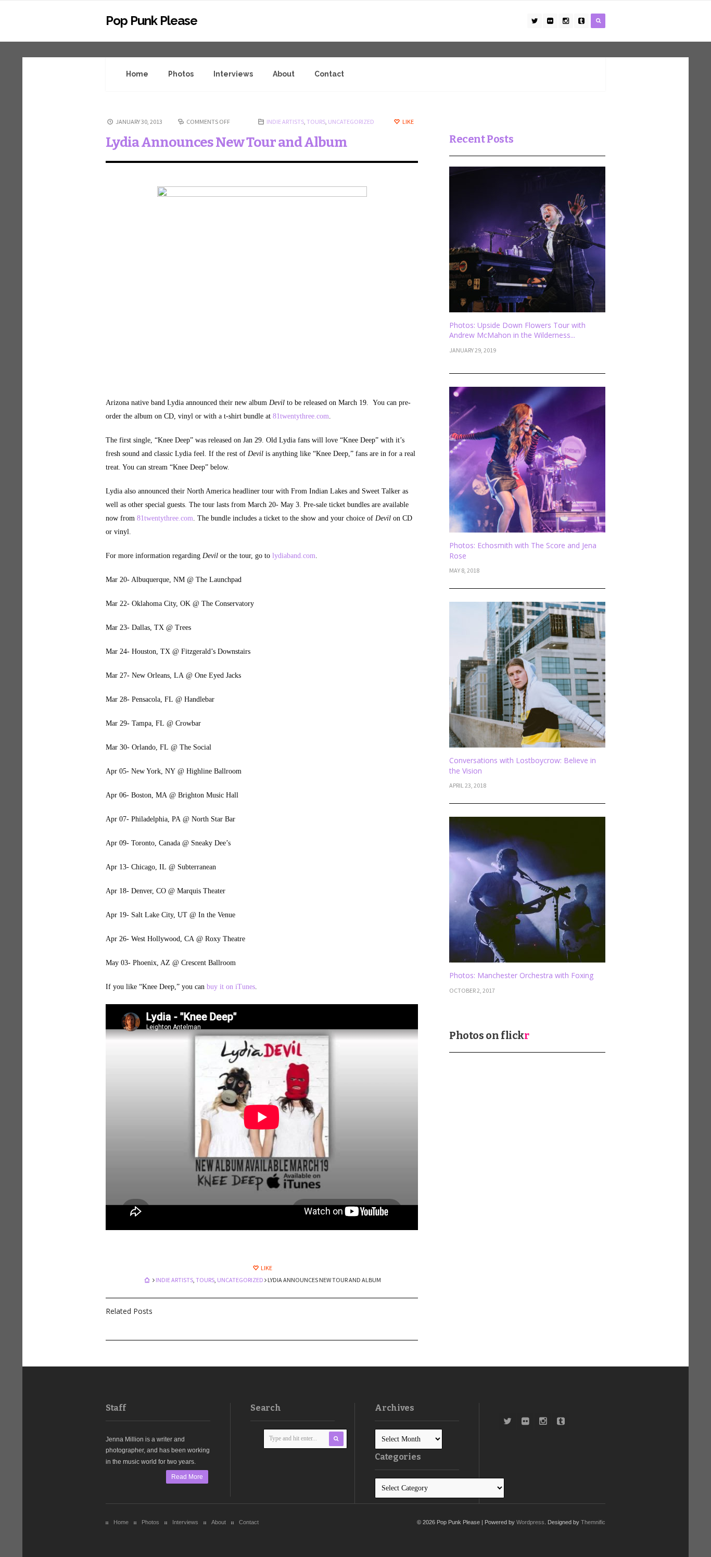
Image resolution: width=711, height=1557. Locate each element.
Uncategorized (351, 121)
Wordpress (530, 1522)
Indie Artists (285, 121)
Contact (329, 74)
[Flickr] (550, 21)
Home (137, 74)
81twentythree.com (301, 416)
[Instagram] (565, 21)
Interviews (233, 74)
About (284, 74)
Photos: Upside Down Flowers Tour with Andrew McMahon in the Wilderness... (517, 330)
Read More (187, 1476)
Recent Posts (481, 139)
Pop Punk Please (151, 20)
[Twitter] (534, 21)
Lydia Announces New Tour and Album (226, 142)
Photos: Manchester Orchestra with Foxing (521, 975)
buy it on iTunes (231, 987)
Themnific (593, 1522)
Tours (316, 121)
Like (407, 121)
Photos (181, 74)
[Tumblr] (581, 21)
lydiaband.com (293, 556)
